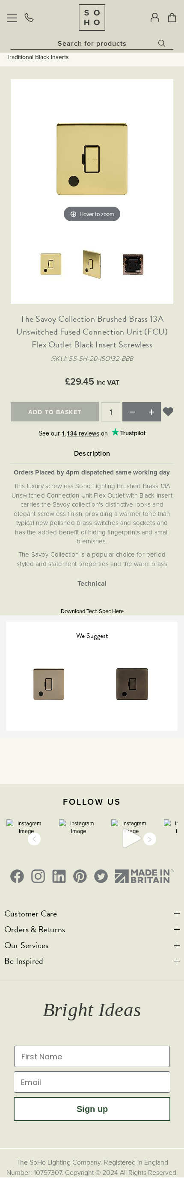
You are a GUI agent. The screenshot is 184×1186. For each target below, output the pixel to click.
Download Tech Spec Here (92, 611)
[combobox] (92, 43)
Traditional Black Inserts (37, 57)
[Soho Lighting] (92, 17)
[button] (34, 839)
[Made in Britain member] (144, 876)
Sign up (92, 1109)
